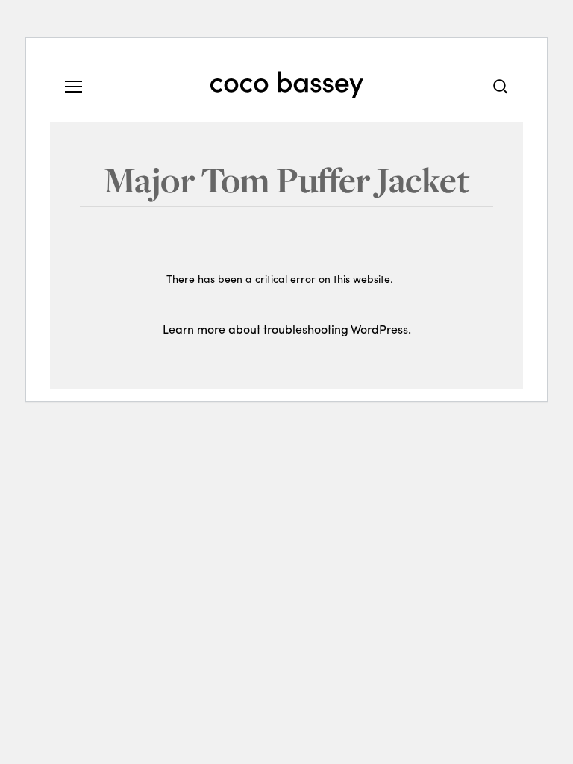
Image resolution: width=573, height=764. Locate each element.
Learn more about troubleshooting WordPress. (287, 328)
